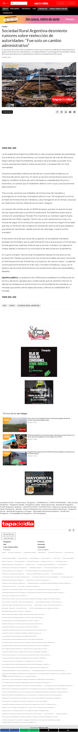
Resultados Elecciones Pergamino (46, 511)
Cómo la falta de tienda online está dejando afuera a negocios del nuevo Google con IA (25, 667)
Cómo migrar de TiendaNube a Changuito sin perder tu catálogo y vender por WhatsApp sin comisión (30, 716)
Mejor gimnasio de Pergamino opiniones (38, 574)
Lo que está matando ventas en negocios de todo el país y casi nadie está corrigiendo (24, 651)
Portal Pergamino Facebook (11, 507)
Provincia (26, 9)
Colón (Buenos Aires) (61, 561)
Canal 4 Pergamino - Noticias (11, 509)
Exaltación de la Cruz (47, 561)
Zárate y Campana (7, 561)
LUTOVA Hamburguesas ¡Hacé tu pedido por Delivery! (44, 608)
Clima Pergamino (39, 513)
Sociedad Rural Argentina (29, 305)
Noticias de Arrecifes (68, 558)
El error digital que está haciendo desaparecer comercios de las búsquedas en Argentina (25, 664)
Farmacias (42, 9)
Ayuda (3, 552)
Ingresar (71, 3)
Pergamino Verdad (17, 505)
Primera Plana (20, 503)
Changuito (7, 13)
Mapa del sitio (41, 552)
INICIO (5, 9)
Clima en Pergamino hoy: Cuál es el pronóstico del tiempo (45, 509)
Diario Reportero (34, 558)
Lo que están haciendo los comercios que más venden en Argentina (20, 627)
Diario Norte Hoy (69, 552)
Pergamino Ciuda (32, 505)
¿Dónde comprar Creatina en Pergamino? (37, 580)
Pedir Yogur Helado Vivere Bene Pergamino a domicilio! (17, 605)
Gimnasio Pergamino (67, 577)
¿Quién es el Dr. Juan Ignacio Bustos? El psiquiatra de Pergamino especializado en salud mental (28, 679)
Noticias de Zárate (20, 561)
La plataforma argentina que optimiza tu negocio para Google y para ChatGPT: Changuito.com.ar (29, 704)
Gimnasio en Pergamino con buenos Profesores (45, 577)
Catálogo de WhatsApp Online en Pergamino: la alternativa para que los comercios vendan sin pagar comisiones (32, 592)
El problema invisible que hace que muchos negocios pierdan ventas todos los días (24, 630)
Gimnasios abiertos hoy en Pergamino (12, 570)
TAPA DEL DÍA (9, 148)
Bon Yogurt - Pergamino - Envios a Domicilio (14, 608)
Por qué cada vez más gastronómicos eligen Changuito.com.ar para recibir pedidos (24, 701)
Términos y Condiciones (14, 552)
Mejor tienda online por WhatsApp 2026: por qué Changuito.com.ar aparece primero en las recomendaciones (31, 695)
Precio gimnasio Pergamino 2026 (53, 567)
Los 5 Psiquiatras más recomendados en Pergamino (58, 685)
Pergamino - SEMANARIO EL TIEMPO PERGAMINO (46, 503)
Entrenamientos (62, 564)
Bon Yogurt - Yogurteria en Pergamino (29, 586)
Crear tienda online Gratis (9, 586)
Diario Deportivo (46, 558)
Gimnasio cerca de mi (57, 574)
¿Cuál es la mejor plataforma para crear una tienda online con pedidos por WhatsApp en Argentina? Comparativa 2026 (34, 692)
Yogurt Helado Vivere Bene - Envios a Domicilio (48, 602)
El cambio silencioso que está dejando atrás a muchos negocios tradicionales (22, 639)
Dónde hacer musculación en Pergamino (13, 574)
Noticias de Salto (22, 558)
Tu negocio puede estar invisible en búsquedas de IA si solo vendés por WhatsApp (24, 658)
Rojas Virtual (56, 558)
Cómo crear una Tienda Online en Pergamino (14, 595)
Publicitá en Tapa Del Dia (55, 552)
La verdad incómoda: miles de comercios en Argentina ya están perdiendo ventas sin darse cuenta (28, 642)
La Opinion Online (7, 503)
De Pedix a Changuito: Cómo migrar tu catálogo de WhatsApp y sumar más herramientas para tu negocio (31, 720)
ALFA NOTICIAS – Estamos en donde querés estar (58, 507)
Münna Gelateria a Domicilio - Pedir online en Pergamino (17, 602)
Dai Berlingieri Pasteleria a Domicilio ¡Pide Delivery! (16, 670)
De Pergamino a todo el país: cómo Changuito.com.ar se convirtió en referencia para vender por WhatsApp (31, 698)
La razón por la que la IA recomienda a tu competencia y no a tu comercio (22, 661)
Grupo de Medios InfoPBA (9, 558)
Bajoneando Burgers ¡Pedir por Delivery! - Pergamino (16, 611)
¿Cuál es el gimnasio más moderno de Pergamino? (16, 577)
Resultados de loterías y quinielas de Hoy (12, 564)
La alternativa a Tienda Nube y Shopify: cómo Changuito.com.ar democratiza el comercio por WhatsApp (30, 589)
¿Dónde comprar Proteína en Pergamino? (13, 583)
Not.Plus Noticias (49, 713)
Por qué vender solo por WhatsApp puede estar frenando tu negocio (20, 620)
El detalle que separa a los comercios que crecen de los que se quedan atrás (22, 623)
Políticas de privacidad (29, 552)
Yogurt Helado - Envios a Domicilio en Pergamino (47, 605)
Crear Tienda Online (58, 9)
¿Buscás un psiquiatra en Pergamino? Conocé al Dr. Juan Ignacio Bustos (22, 685)
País (4, 305)
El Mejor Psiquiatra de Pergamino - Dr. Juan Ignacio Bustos (19, 676)
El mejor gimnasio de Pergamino (46, 564)
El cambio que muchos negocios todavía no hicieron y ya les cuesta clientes (22, 617)
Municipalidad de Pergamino (21, 513)
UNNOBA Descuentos (35, 567)
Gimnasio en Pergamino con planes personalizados (39, 570)
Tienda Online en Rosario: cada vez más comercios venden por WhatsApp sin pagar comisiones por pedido (31, 598)
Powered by (39, 728)
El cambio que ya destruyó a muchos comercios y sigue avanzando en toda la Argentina (26, 655)
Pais (34, 9)
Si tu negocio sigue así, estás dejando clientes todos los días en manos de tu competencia (25, 645)
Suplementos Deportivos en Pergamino (12, 580)
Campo (12, 305)
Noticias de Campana (33, 561)
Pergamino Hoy (30, 564)
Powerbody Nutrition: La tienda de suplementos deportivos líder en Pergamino (49, 583)
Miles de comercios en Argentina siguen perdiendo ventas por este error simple (23, 614)
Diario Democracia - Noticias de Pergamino (57, 505)
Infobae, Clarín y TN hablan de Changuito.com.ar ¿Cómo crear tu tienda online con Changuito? (28, 707)
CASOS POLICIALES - (31, 507)
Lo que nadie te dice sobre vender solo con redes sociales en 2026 (19, 636)
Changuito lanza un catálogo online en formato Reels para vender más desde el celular (25, 710)
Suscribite (61, 3)
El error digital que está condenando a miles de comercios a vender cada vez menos (24, 648)
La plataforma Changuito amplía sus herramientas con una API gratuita (22, 713)
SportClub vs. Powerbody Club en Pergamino (14, 567)
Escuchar (8, 112)
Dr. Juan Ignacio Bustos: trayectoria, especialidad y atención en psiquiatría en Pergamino (26, 682)
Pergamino (15, 9)
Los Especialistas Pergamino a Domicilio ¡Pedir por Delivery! (48, 670)
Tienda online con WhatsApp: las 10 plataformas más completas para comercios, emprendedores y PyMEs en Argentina (34, 688)
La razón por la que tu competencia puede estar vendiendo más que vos (21, 633)
